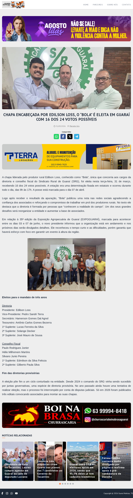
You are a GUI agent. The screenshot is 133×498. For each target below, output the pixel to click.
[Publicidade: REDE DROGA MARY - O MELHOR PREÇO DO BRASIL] (66, 415)
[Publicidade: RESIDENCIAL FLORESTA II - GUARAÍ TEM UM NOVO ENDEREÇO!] (66, 29)
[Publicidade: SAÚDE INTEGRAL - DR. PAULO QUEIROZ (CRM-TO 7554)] (66, 157)
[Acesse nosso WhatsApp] (11, 493)
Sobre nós (112, 4)
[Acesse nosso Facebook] (2, 493)
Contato (126, 4)
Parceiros (98, 4)
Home (86, 4)
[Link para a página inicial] (13, 4)
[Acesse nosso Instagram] (7, 493)
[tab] (60, 484)
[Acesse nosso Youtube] (16, 493)
